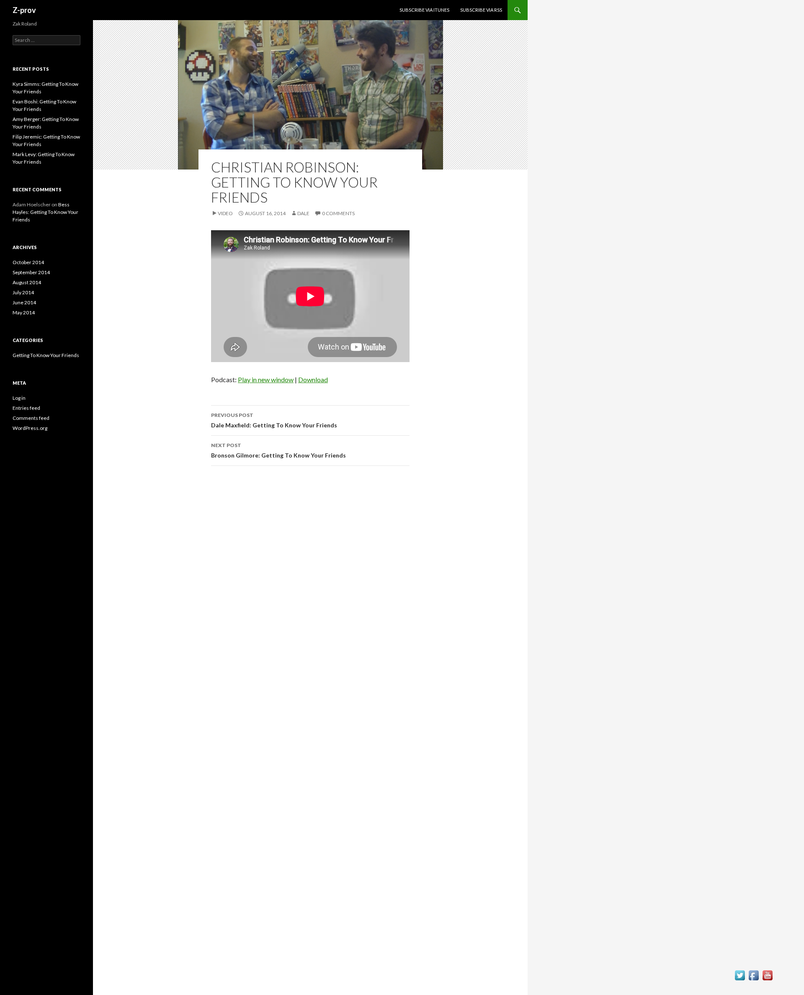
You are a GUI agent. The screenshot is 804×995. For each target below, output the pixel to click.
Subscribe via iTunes (424, 10)
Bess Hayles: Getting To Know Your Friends (45, 212)
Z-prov (24, 10)
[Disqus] (310, 590)
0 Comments (338, 213)
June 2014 (24, 302)
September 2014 (31, 272)
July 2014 (23, 292)
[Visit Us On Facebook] (753, 977)
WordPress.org (30, 428)
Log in (19, 398)
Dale (303, 213)
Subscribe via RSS (481, 10)
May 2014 (24, 312)
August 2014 (27, 282)
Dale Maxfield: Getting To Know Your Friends (274, 420)
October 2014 (28, 262)
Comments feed (31, 418)
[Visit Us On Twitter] (740, 977)
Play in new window (266, 379)
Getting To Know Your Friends (46, 355)
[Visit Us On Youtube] (767, 977)
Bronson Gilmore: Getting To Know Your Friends (278, 450)
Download (313, 379)
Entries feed (26, 408)
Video (225, 213)
